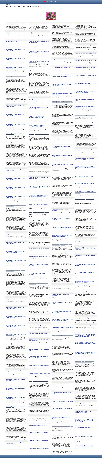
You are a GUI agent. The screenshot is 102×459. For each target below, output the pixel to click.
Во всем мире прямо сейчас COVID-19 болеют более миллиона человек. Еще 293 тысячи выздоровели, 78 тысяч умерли (85, 167)
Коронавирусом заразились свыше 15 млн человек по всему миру (85, 256)
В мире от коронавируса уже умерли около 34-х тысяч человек (85, 393)
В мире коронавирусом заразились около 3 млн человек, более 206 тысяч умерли (16, 362)
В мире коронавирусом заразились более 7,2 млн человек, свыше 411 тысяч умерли (15, 24)
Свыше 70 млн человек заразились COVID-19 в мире (84, 176)
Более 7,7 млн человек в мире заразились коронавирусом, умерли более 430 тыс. (38, 108)
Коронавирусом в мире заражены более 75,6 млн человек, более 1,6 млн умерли (62, 85)
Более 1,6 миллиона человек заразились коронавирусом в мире (62, 190)
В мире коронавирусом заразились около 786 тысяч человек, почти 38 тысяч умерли (39, 62)
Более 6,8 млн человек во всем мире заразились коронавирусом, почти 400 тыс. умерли (37, 126)
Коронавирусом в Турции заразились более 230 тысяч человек (85, 23)
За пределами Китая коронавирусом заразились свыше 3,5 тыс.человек (85, 265)
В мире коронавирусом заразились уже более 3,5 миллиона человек (62, 200)
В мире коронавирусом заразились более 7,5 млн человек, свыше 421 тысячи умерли (15, 308)
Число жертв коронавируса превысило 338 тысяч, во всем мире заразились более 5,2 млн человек (62, 245)
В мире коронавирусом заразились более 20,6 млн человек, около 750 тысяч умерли (16, 407)
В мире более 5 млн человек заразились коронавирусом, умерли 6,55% (38, 70)
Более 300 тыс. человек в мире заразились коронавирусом (39, 408)
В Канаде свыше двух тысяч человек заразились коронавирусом (37, 274)
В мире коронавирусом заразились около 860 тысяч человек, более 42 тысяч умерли (16, 335)
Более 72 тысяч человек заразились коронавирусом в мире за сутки (39, 169)
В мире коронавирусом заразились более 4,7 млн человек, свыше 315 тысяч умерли (15, 170)
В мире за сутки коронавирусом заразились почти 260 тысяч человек (62, 128)
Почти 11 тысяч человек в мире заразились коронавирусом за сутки (62, 165)
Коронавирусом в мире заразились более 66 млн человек (38, 400)
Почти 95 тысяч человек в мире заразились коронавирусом (39, 365)
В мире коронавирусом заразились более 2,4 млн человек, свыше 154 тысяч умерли (15, 50)
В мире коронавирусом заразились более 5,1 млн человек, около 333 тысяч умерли (15, 434)
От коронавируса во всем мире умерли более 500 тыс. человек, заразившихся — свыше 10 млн (38, 220)
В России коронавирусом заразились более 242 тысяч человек (62, 401)
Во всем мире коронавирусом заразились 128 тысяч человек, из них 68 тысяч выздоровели (39, 340)
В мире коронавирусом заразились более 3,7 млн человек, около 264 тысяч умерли (15, 443)
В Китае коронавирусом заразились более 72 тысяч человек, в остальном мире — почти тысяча (39, 187)
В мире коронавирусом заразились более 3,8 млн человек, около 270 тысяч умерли (15, 343)
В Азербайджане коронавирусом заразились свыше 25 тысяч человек (39, 240)
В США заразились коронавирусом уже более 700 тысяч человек (61, 261)
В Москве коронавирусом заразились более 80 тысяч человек (62, 367)
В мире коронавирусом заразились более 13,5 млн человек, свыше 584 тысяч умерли (16, 234)
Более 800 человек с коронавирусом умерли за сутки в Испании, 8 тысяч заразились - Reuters (38, 144)
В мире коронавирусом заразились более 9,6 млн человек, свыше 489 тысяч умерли (15, 33)
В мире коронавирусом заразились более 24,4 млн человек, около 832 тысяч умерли (16, 352)
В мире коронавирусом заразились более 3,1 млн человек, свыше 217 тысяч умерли (15, 134)
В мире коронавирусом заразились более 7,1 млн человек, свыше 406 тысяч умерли (15, 243)
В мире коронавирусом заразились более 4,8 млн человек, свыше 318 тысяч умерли (15, 215)
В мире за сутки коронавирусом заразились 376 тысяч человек (39, 373)
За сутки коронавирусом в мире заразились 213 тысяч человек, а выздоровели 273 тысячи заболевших (85, 92)
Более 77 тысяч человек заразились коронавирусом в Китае (62, 434)
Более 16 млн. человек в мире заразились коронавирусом (61, 59)
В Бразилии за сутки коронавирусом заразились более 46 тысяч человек (84, 150)
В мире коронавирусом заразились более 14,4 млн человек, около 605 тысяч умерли (16, 371)
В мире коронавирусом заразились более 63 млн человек (38, 440)
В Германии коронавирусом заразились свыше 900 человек (85, 232)
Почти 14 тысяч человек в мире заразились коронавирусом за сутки (62, 174)
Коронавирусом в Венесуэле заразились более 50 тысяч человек (61, 359)
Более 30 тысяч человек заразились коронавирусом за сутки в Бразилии (85, 141)
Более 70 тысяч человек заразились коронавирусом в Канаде (85, 60)
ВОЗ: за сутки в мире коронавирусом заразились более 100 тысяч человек (39, 160)
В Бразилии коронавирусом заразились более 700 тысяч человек (61, 393)
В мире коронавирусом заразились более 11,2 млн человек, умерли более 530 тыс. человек (39, 135)
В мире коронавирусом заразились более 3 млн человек (38, 432)
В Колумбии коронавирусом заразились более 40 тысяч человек (61, 343)
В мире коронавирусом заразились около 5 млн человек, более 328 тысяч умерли (16, 425)
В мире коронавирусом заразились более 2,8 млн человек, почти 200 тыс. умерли (38, 99)
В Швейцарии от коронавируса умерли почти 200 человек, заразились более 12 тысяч (38, 292)
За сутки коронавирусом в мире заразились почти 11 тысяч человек (62, 137)
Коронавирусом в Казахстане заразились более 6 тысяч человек (61, 418)
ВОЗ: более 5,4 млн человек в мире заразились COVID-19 (84, 427)
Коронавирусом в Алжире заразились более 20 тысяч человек (62, 335)
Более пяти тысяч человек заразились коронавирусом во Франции (84, 100)
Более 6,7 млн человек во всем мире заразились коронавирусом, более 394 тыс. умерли (37, 89)
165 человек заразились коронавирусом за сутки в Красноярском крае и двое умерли (83, 412)
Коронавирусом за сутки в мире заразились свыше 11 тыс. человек (38, 230)
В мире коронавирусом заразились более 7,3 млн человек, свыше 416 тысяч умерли (15, 142)
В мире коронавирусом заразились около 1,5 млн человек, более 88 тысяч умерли (38, 24)
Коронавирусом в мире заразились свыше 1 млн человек (38, 204)
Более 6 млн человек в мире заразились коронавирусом (61, 36)
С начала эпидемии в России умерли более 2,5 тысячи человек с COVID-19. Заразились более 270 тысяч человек (39, 196)
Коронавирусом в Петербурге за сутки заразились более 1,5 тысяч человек (85, 116)
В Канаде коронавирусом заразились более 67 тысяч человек (85, 45)
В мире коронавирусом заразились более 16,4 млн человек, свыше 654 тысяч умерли (16, 96)
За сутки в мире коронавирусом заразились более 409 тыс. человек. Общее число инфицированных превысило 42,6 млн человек (62, 102)
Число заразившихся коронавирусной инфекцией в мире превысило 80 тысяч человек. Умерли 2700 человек (84, 318)
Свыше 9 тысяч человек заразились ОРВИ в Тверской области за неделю (85, 207)
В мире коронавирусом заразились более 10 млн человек (61, 67)
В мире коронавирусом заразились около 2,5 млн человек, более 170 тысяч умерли (15, 380)
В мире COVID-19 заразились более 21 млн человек (84, 436)
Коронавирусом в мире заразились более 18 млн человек (61, 76)
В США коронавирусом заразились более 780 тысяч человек (62, 276)
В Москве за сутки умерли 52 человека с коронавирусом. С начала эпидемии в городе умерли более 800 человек (85, 353)
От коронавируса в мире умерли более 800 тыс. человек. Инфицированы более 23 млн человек (84, 282)
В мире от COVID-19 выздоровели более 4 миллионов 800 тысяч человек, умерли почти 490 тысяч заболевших (38, 309)
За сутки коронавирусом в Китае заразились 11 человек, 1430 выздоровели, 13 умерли (85, 403)
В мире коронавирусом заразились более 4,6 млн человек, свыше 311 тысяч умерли (15, 59)
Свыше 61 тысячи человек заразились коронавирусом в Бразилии (84, 273)
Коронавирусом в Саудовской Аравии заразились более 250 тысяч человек (85, 107)
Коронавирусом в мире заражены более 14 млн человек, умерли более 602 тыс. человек (38, 357)
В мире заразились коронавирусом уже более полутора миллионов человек (61, 312)
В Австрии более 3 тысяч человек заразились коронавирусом (62, 426)
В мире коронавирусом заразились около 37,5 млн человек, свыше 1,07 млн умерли (39, 42)
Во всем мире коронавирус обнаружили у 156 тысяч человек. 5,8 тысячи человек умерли (85, 309)
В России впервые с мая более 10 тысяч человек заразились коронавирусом (85, 122)
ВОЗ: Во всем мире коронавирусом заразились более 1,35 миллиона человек (61, 286)
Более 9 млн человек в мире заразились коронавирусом (38, 416)
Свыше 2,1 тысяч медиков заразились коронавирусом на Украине (84, 216)
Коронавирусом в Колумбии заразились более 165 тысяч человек (61, 375)
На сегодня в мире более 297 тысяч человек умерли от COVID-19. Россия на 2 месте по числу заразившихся (62, 320)
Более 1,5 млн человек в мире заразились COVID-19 (84, 445)
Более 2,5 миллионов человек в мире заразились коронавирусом (60, 210)
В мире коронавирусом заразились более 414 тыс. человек (62, 50)
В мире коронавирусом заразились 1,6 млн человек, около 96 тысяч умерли (39, 80)
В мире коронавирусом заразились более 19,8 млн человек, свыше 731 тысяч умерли (16, 206)
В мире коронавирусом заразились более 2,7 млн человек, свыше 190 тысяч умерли (15, 125)
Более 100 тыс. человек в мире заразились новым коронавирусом (60, 183)
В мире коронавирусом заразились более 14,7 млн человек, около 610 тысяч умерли (16, 389)
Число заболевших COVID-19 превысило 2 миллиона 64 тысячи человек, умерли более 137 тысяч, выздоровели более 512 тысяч (85, 200)
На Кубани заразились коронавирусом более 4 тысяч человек (85, 31)
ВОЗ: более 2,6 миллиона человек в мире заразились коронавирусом (61, 219)
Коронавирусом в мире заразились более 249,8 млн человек (39, 448)
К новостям (57, 1)
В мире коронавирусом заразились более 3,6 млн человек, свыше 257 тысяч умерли (15, 188)
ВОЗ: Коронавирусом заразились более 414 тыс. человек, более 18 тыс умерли (38, 316)
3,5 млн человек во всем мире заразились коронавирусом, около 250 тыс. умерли (38, 284)
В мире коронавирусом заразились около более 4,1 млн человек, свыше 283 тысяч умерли (15, 252)
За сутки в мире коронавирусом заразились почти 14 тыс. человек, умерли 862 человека (38, 300)
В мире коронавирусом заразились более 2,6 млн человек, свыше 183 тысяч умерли (15, 68)
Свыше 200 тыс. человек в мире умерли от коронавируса (84, 183)
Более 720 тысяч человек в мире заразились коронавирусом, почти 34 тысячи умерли (39, 33)
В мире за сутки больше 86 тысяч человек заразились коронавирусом (61, 147)
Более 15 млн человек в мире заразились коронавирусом (61, 44)
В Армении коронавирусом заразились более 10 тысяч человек (85, 83)
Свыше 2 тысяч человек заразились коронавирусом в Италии (39, 248)
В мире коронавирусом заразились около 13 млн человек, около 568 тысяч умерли (38, 178)
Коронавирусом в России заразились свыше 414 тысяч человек (39, 256)
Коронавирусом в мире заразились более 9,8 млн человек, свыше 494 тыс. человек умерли (15, 326)
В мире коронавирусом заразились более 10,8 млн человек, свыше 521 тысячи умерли (16, 317)
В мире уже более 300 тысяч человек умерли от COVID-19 (38, 333)
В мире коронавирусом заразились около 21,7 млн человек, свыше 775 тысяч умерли (16, 279)
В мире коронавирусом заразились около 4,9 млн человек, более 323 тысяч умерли (15, 398)
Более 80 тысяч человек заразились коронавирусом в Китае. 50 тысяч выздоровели (62, 94)
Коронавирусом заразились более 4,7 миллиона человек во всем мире (62, 303)
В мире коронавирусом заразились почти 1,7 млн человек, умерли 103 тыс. (38, 265)
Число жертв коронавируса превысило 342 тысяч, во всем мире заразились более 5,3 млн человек (62, 236)
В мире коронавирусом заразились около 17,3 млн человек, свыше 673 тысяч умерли (16, 289)
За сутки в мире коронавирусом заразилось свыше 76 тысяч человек (39, 350)
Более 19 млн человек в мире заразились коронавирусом (61, 30)
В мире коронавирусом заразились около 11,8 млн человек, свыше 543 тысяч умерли (16, 271)
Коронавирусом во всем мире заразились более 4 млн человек (62, 227)
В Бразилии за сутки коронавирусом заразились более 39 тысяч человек (84, 132)
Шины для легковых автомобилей (11, 41)
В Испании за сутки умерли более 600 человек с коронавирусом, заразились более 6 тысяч (37, 117)
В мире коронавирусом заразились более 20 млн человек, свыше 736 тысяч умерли (15, 160)
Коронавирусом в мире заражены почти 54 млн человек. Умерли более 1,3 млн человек (38, 382)
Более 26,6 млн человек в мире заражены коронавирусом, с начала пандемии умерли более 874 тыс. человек (39, 325)
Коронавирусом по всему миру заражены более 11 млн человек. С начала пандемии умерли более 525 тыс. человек (85, 343)
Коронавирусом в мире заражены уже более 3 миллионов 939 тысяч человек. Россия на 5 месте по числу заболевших (85, 291)
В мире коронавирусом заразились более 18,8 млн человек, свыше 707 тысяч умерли (16, 86)
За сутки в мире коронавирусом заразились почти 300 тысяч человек (62, 156)
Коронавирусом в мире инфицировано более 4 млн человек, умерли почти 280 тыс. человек (39, 391)
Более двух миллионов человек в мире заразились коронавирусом (60, 295)
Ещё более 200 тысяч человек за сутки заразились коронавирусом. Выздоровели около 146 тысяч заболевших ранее (62, 112)
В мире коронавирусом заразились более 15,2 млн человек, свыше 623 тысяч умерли (16, 77)
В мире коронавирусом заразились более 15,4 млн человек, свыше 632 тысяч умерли (16, 224)
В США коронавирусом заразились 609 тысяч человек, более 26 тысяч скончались (62, 120)
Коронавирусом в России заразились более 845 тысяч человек (85, 37)
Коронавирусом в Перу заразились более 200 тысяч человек (85, 67)
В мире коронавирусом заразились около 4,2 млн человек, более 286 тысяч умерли (15, 416)
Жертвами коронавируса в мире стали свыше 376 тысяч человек (84, 370)
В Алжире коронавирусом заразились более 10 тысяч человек (85, 75)
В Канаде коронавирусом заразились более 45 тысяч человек (62, 327)
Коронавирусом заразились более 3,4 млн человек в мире (38, 425)
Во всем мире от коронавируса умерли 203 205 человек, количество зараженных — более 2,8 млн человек (84, 362)
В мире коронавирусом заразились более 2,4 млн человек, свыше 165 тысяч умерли (15, 179)
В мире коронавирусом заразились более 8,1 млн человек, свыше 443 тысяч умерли (15, 151)
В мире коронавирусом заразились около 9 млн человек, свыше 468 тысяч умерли (15, 299)
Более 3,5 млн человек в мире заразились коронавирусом (61, 23)
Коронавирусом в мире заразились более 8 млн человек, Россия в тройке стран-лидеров (84, 159)
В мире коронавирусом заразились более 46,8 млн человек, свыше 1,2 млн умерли (16, 261)
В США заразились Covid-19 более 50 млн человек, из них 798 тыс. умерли (85, 224)
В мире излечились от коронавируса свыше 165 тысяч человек (85, 325)
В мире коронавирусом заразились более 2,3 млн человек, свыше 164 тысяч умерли (15, 197)
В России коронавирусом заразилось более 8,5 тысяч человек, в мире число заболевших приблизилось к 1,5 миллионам (85, 299)
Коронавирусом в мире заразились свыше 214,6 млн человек (39, 212)
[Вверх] (100, 457)
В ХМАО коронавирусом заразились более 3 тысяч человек (62, 408)
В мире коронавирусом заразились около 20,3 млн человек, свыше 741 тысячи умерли (39, 52)
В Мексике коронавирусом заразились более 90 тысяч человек (85, 53)
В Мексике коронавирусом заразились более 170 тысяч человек (61, 384)
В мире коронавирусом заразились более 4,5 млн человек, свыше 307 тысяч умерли (15, 106)
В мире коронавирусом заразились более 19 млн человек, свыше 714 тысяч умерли (15, 115)
